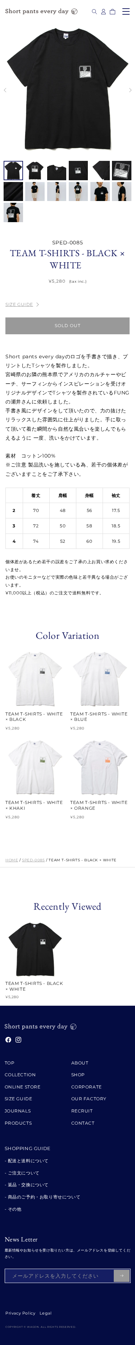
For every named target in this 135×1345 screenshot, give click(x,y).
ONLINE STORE (23, 1087)
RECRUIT (82, 1111)
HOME (11, 860)
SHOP (78, 1074)
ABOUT (80, 1063)
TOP (10, 1063)
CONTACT (83, 1123)
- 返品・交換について (27, 1184)
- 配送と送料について (27, 1160)
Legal (45, 1313)
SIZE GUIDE (19, 304)
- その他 (13, 1209)
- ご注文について (22, 1173)
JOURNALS (18, 1111)
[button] (94, 11)
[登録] (122, 1276)
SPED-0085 (33, 860)
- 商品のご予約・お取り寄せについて (43, 1197)
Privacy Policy (20, 1313)
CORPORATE (86, 1087)
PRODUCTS (18, 1123)
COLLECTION (20, 1074)
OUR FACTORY (89, 1098)
